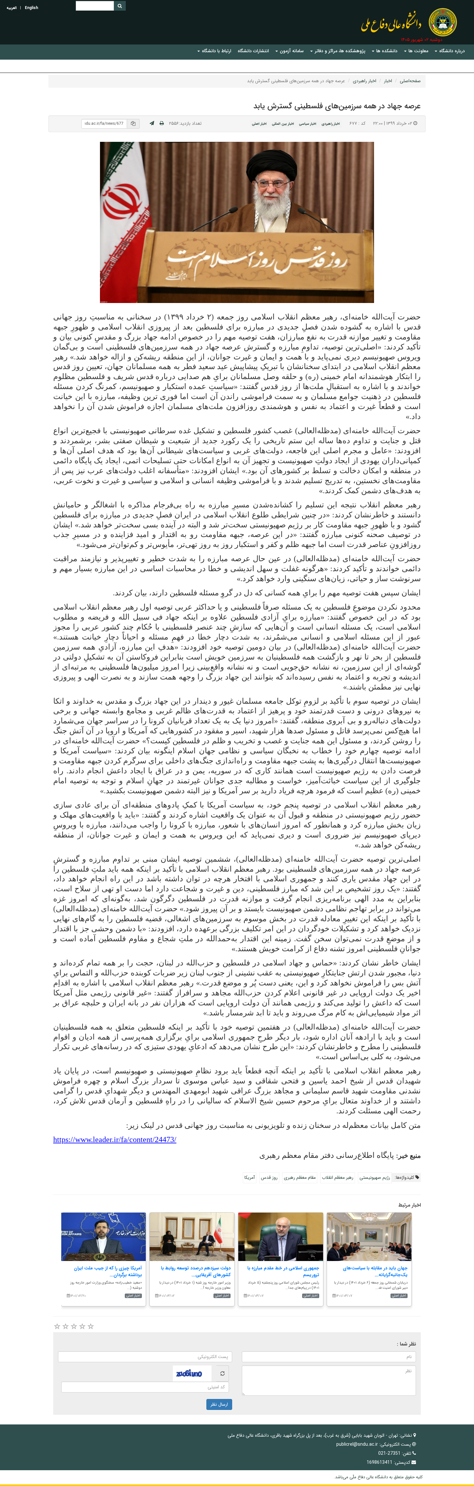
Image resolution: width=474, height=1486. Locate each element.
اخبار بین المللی (283, 123)
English (31, 8)
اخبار (388, 80)
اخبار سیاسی (307, 123)
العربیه (11, 8)
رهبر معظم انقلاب (337, 1177)
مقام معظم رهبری (300, 1177)
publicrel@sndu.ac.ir (357, 1444)
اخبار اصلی (259, 123)
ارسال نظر (219, 1404)
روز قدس (269, 1177)
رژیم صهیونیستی (375, 1177)
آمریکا (249, 1177)
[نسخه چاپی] (161, 123)
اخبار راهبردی (364, 80)
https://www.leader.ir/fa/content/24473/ (114, 1139)
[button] (449, 51)
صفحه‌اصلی (410, 80)
